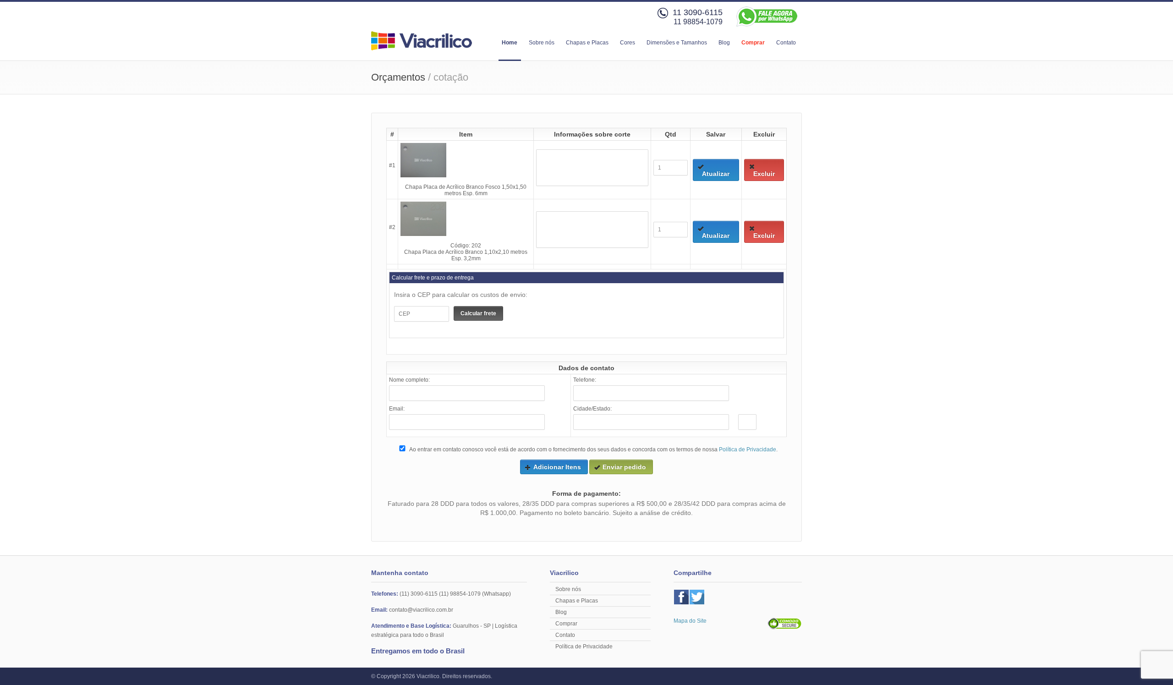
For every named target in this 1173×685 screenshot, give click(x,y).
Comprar (753, 42)
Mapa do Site (690, 621)
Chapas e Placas (587, 42)
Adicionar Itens (557, 467)
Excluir (764, 173)
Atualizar (715, 173)
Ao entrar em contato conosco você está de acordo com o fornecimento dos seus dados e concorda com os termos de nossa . (593, 449)
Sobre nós (541, 42)
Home (509, 42)
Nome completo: (409, 380)
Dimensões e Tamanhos (677, 42)
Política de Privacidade (747, 449)
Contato (786, 42)
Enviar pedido (624, 467)
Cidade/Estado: (592, 409)
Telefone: (584, 380)
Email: (397, 409)
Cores (627, 42)
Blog (724, 42)
